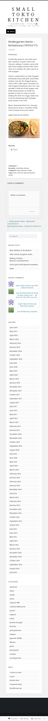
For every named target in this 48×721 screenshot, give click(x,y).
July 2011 (13, 529)
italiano (13, 634)
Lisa (17, 293)
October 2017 (15, 395)
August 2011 (14, 525)
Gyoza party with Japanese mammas (24, 264)
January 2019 (15, 347)
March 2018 (14, 379)
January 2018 (15, 383)
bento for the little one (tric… (27, 297)
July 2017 (13, 406)
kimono (13, 642)
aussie (12, 595)
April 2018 (14, 375)
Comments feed (16, 684)
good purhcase (15, 630)
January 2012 (15, 505)
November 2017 (16, 391)
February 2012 (15, 501)
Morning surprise (27, 306)
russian (13, 654)
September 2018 (16, 359)
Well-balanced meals (30, 287)
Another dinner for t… (26, 295)
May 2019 (13, 331)
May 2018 (13, 371)
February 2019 (15, 343)
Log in (12, 676)
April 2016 (14, 466)
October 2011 (15, 517)
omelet (10, 175)
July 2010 (13, 572)
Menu (12, 31)
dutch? (12, 611)
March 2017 (14, 422)
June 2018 (13, 367)
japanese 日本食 (26, 170)
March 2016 (14, 470)
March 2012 (14, 497)
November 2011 (16, 513)
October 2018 (15, 355)
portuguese (14, 650)
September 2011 (16, 521)
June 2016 (13, 458)
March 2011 (14, 545)
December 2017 (16, 387)
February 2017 (15, 426)
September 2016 (16, 446)
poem (12, 646)
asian (12, 591)
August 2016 (14, 450)
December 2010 (16, 553)
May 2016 (13, 462)
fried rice (20, 173)
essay (12, 618)
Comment (31, 211)
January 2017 (15, 430)
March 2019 (14, 339)
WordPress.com (16, 688)
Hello (12, 268)
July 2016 (13, 454)
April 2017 (14, 418)
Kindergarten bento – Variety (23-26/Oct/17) (24, 226)
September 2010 (16, 564)
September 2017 (16, 399)
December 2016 (16, 434)
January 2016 (15, 477)
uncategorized (15, 658)
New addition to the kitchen (20, 250)
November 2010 (16, 557)
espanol (13, 614)
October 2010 (15, 560)
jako (25, 173)
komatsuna (31, 173)
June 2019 (13, 327)
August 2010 (14, 568)
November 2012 (16, 489)
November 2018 (16, 351)
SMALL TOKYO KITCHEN (24, 14)
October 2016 (15, 442)
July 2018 (13, 363)
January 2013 (15, 485)
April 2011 (14, 541)
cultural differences (17, 607)
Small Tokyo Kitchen (22, 168)
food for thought (16, 622)
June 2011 (13, 533)
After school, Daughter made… (21, 254)
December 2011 (16, 509)
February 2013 (15, 481)
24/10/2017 (11, 50)
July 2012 (13, 493)
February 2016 (15, 474)
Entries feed (14, 680)
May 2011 (13, 537)
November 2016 (16, 438)
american (13, 587)
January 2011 (15, 549)
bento (19, 170)
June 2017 (13, 410)
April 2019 (14, 335)
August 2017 (14, 402)
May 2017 (13, 414)
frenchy (13, 626)
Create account (15, 672)
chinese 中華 (14, 603)
